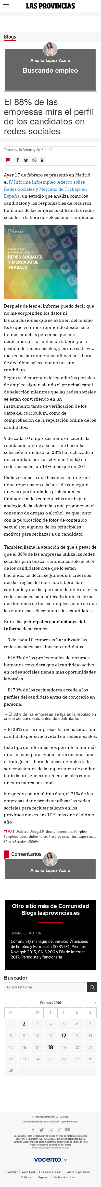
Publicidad (27, 1177)
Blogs (10, 37)
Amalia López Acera (50, 60)
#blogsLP (37, 832)
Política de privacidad (78, 1172)
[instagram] (51, 1129)
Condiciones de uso (50, 1172)
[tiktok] (59, 1130)
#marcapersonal (83, 836)
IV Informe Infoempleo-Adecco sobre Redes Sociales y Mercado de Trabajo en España (45, 189)
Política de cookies (64, 1177)
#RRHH (33, 842)
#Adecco (22, 832)
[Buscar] (92, 987)
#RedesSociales (15, 842)
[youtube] (67, 1130)
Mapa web (43, 1177)
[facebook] (33, 1129)
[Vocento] (50, 1160)
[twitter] (41, 1129)
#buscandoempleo (58, 832)
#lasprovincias (59, 836)
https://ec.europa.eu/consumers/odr (50, 1148)
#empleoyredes (15, 836)
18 (50, 1047)
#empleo (80, 832)
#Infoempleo (37, 836)
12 (64, 1035)
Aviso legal (28, 1172)
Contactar (11, 1172)
